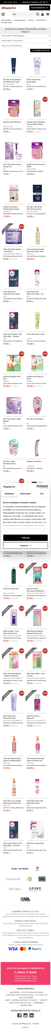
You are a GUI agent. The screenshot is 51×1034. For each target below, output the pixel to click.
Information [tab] (25, 493)
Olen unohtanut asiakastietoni (20, 995)
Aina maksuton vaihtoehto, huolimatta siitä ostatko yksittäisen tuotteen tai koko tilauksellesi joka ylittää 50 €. (25, 914)
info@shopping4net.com (25, 981)
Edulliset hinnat (26, 998)
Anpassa (24, 545)
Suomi (25, 1028)
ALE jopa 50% (10, 2)
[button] (47, 14)
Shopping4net (6, 20)
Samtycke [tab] (9, 493)
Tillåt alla (25, 538)
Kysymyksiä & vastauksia (32, 992)
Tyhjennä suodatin (40, 51)
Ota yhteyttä (41, 995)
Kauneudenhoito (20, 20)
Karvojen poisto (6, 23)
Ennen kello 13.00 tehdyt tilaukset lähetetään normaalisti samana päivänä (25, 923)
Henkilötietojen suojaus (20, 1003)
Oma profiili (14, 992)
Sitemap (35, 1024)
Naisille (30, 20)
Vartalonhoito (41, 20)
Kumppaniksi (38, 1003)
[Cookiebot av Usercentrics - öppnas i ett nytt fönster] (36, 486)
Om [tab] (41, 493)
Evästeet (44, 1000)
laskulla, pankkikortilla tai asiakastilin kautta (25, 943)
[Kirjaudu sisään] (42, 14)
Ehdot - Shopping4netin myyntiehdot (21, 1000)
